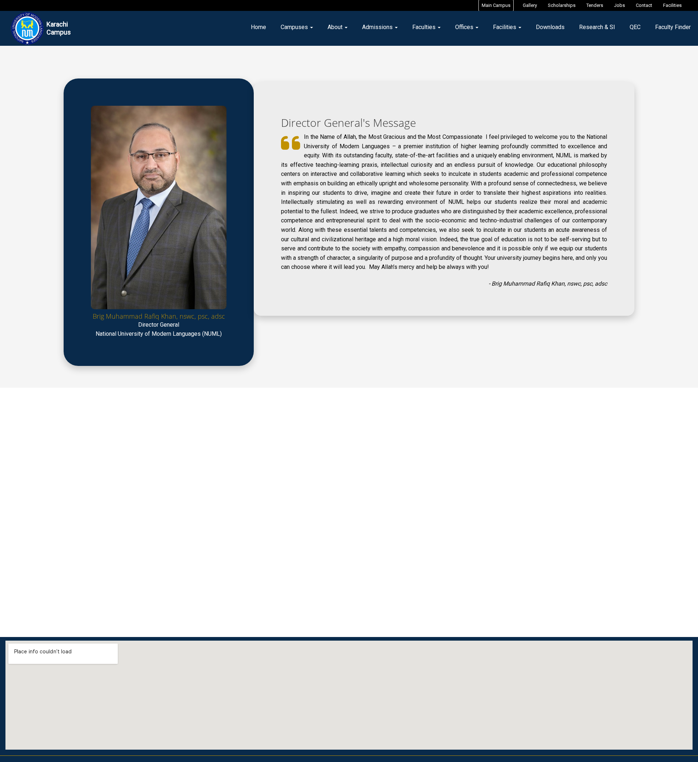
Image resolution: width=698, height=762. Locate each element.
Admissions (378, 27)
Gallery (530, 5)
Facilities (672, 5)
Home (258, 27)
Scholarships (561, 5)
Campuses (295, 27)
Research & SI (597, 27)
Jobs (619, 5)
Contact (644, 5)
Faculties (424, 27)
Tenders (594, 5)
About (336, 27)
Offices (465, 27)
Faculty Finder (673, 27)
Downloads (550, 27)
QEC (635, 27)
